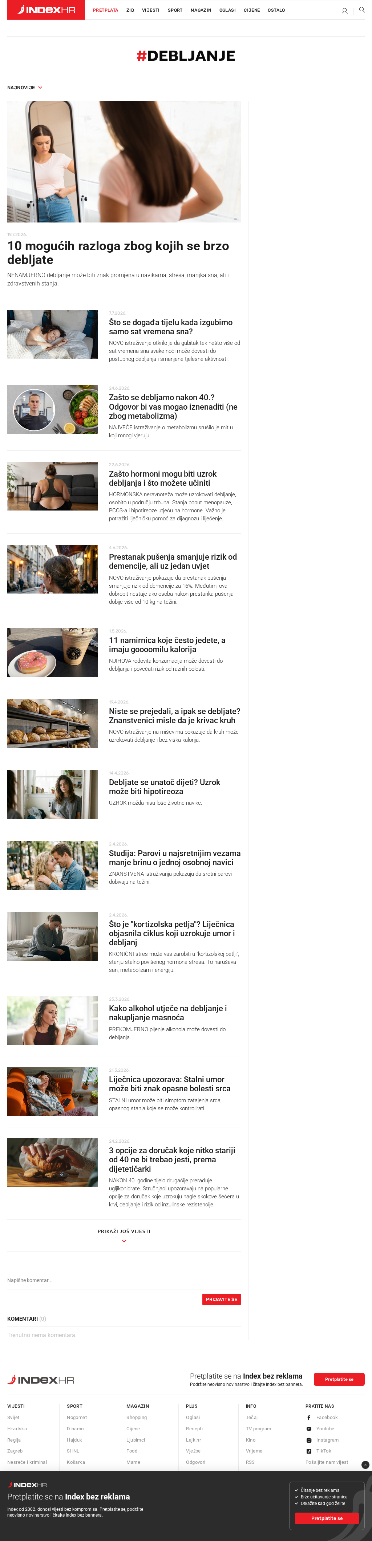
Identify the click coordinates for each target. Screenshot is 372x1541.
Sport (175, 10)
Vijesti (151, 10)
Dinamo (75, 1428)
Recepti (194, 1428)
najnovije (21, 87)
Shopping (136, 1417)
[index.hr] (46, 10)
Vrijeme (254, 1451)
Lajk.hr (193, 1440)
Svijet (13, 1417)
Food (131, 1451)
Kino (251, 1440)
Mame (133, 1462)
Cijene (252, 10)
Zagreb (15, 1451)
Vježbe (193, 1451)
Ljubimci (135, 1440)
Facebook (327, 1417)
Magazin (137, 1406)
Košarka (76, 1462)
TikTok (323, 1451)
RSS (250, 1462)
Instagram (327, 1440)
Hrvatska (17, 1428)
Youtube (325, 1428)
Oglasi (227, 10)
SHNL (73, 1451)
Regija (14, 1440)
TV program (258, 1428)
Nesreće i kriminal (27, 1462)
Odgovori (195, 1462)
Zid (130, 10)
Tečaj (252, 1417)
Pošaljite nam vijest (327, 1462)
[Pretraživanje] (359, 11)
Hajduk (74, 1440)
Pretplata (105, 10)
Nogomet (77, 1417)
